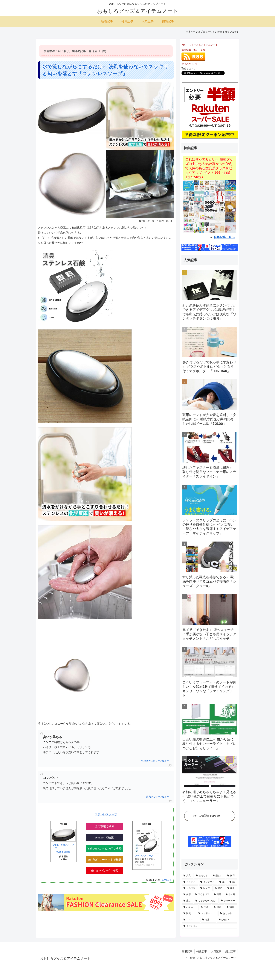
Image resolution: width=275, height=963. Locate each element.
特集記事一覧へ (224, 237)
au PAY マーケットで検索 (104, 859)
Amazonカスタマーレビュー (155, 760)
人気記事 (216, 951)
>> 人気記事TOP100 (206, 815)
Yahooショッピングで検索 (104, 848)
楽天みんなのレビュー (157, 796)
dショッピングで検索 (104, 870)
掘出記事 (230, 951)
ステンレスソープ (106, 814)
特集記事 (201, 951)
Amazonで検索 (104, 837)
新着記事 (187, 951)
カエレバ (166, 880)
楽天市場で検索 (104, 826)
